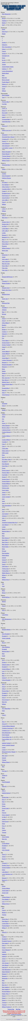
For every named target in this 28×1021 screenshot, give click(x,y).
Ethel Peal (4, 31)
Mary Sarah (5, 544)
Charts (23, 5)
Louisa (3, 527)
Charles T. (4, 331)
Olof (3, 25)
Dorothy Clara (5, 865)
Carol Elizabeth (6, 782)
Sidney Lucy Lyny (6, 130)
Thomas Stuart (5, 158)
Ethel (3, 810)
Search (19, 5)
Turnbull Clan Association (16, 1014)
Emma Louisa (5, 470)
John (3, 518)
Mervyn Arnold (5, 80)
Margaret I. (4, 366)
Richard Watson (6, 991)
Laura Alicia (5, 614)
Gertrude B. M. (5, 55)
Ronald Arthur (5, 388)
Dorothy (4, 42)
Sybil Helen (5, 566)
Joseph (4, 64)
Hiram (3, 606)
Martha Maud (5, 73)
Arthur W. (4, 932)
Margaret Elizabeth (7, 364)
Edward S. (4, 44)
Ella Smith (4, 112)
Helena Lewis (5, 488)
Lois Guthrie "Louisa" (7, 148)
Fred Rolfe (4, 475)
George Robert (6, 481)
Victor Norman (5, 394)
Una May (4, 104)
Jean (3, 503)
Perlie (3, 202)
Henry (3, 697)
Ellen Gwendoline (6, 47)
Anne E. (4, 854)
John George (5, 963)
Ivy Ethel (4, 226)
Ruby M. (4, 390)
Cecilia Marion (5, 843)
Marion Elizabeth (6, 151)
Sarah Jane (5, 298)
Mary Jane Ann (6, 377)
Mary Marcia (5, 380)
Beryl (3, 327)
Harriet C (4, 141)
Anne (3, 610)
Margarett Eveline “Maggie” (9, 751)
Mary (3, 75)
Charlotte (4, 442)
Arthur (3, 688)
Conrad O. (4, 863)
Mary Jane (4, 755)
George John (5, 224)
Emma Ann (5, 255)
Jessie (3, 62)
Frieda (3, 947)
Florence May (5, 101)
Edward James (6, 664)
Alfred (3, 416)
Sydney (4, 830)
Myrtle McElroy (6, 597)
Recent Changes (13, 7)
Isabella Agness (6, 793)
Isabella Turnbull (6, 743)
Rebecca (4, 84)
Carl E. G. (4, 108)
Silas (3, 392)
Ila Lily (3, 60)
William (4, 91)
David (3, 29)
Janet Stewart (5, 143)
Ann (3, 419)
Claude (4, 191)
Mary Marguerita (6, 14)
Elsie (3, 801)
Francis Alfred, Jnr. (6, 739)
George (4, 53)
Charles (4, 173)
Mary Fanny (5, 542)
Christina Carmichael (7, 728)
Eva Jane (4, 771)
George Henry (5, 479)
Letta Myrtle (5, 872)
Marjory (4, 601)
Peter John (5, 268)
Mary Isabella (5, 987)
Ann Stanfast (5, 184)
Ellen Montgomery (6, 619)
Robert (3, 996)
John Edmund (5, 145)
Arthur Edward (5, 425)
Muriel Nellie (5, 546)
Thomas (4, 760)
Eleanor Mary (5, 691)
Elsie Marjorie (5, 464)
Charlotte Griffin (6, 189)
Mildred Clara (5, 382)
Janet (3, 215)
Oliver (3, 823)
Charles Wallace (6, 436)
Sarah (3, 88)
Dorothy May (5, 797)
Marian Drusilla (6, 283)
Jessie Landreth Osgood (8, 745)
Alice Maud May (6, 708)
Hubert (3, 347)
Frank (3, 910)
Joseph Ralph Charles (7, 66)
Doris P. (4, 110)
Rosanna (4, 246)
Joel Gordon (5, 513)
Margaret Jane (5, 287)
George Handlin (6, 867)
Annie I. (4, 423)
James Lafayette (6, 638)
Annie (3, 320)
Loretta (4, 233)
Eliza (3, 455)
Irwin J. (4, 790)
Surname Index (13, 5)
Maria (3, 369)
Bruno (3, 642)
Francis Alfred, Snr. (7, 737)
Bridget (4, 329)
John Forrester (5, 850)
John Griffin (5, 200)
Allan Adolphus (6, 647)
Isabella (4, 952)
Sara (3, 97)
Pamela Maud (5, 925)
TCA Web (21, 7)
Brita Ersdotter (5, 95)
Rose (3, 828)
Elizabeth (4, 461)
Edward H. (4, 334)
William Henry (5, 579)
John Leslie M (5, 261)
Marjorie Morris (6, 531)
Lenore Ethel (5, 923)
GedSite (18, 1019)
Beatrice (4, 325)
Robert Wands (5, 154)
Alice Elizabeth (6, 634)
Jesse (3, 355)
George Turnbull (6, 345)
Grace (3, 58)
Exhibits (6, 7)
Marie (3, 777)
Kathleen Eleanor (6, 178)
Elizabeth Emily (6, 193)
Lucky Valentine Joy (7, 874)
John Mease (5, 965)
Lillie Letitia (5, 230)
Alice (3, 684)
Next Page (18, 9)
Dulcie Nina (5, 919)
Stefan (3, 169)
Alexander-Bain (6, 165)
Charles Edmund (6, 432)
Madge (4, 33)
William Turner (5, 160)
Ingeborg (4, 20)
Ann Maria (4, 182)
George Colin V (6, 222)
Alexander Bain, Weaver (8, 137)
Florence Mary (5, 472)
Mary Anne (4, 217)
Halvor (3, 115)
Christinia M (5, 139)
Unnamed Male (6, 119)
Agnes (3, 318)
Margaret (4, 235)
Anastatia (4, 307)
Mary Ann (4, 77)
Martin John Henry (6, 290)
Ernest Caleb (5, 808)
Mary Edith (4, 540)
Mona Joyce (5, 241)
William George (6, 248)
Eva (3, 338)
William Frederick (6, 1007)
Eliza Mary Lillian (6, 459)
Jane (3, 499)
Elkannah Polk (5, 303)
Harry (3, 710)
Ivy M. (3, 349)
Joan (3, 586)
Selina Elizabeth (6, 680)
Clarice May (5, 448)
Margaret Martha (6, 629)
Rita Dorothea (5, 553)
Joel (3, 509)
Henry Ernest (5, 699)
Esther (3, 49)
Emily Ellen (5, 466)
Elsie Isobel (5, 943)
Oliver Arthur (5, 244)
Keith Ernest (5, 821)
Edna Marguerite (6, 732)
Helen (3, 405)
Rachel (4, 859)
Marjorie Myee (5, 651)
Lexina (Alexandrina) (7, 71)
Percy (3, 826)
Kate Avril (4, 967)
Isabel (3, 117)
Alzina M (4, 724)
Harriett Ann (5, 485)
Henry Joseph (5, 815)
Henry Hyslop (5, 837)
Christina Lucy (5, 730)
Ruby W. (4, 786)
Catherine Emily (6, 430)
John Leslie (5, 259)
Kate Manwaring (6, 969)
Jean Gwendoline (6, 505)
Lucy (3, 671)
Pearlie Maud (5, 82)
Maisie (3, 529)
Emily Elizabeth (6, 176)
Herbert (4, 848)
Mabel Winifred (6, 971)
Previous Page (10, 9)
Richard (4, 551)
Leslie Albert (5, 228)
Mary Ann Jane (6, 263)
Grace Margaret (6, 950)
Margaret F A (5, 237)
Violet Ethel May (6, 121)
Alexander (4, 134)
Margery (4, 912)
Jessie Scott (5, 892)
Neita (3, 549)
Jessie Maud (5, 358)
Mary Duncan (5, 538)
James (3, 257)
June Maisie (5, 524)
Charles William (6, 439)
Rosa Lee (4, 126)
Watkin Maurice (6, 573)
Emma (3, 468)
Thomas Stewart (6, 156)
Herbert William (6, 669)
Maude (4, 410)
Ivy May (4, 817)
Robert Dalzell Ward (7, 384)
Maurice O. (5, 880)
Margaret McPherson (7, 276)
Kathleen (4, 69)
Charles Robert (6, 897)
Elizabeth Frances (6, 941)
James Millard (5, 351)
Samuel (4, 86)
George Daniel (5, 342)
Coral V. (4, 715)
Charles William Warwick (8, 726)
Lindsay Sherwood (7, 360)
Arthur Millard (5, 323)
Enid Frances (5, 195)
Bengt (3, 18)
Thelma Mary (5, 570)
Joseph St (4, 775)
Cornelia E (4, 281)
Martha (4, 22)
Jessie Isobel (5, 890)
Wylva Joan (5, 250)
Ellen (3, 336)
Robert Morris (5, 555)
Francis (4, 51)
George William (6, 483)
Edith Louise (5, 453)
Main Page (5, 5)
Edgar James (5, 450)
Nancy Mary (5, 265)
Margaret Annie (6, 294)
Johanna (4, 309)
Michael (4, 314)
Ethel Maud (5, 921)
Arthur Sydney (5, 186)
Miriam (3, 592)
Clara (3, 444)
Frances (4, 812)
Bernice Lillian (5, 427)
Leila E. (4, 208)
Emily (3, 945)
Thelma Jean (5, 568)
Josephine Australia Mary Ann (9, 522)
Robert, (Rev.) (5, 993)
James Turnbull (6, 496)
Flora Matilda (5, 899)
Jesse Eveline (5, 197)
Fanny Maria (5, 340)
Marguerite (4, 978)
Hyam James (5, 490)
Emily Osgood (5, 735)
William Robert (6, 762)
